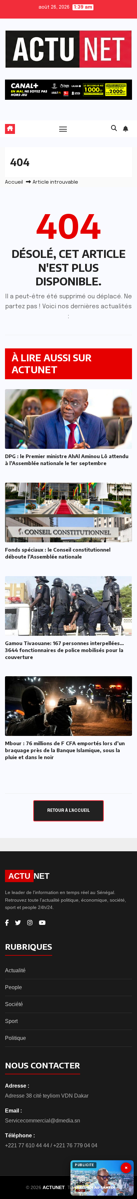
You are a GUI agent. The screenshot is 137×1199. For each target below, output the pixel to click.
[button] (114, 129)
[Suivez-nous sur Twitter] (18, 923)
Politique (15, 1038)
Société (14, 1004)
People (13, 987)
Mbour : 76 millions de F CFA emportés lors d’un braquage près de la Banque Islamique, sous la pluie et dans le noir (65, 750)
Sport (11, 1021)
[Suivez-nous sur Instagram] (30, 923)
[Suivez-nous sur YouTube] (42, 923)
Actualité (15, 970)
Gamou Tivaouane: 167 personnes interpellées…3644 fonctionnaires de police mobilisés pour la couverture (64, 650)
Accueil (14, 182)
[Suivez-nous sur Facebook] (7, 923)
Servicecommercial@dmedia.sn (42, 1120)
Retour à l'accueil (68, 811)
